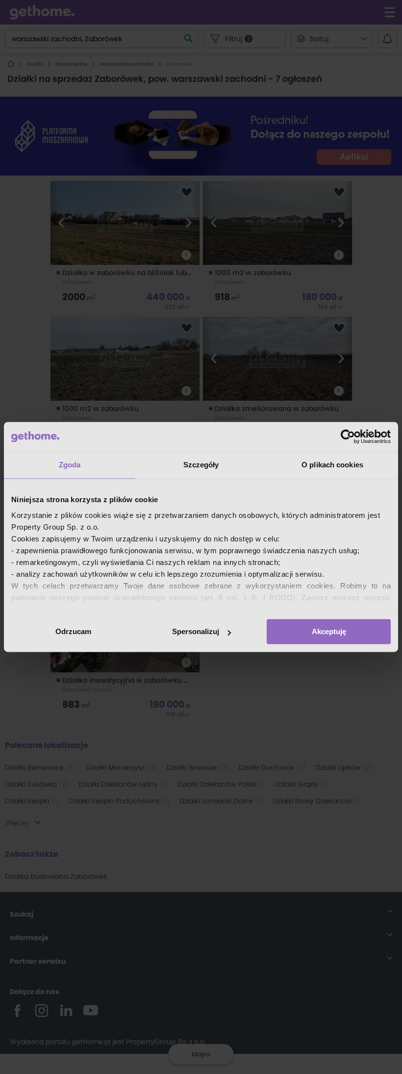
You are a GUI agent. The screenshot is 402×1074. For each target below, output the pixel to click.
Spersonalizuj (195, 631)
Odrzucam (73, 631)
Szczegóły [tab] (201, 464)
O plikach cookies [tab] (332, 464)
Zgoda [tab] (70, 464)
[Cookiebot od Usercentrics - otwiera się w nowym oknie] (348, 436)
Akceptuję (329, 631)
